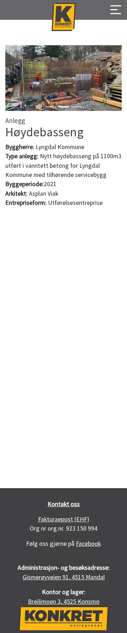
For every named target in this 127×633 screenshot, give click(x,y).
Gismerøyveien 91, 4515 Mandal (64, 577)
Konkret (63, 17)
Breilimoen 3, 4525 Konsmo (63, 601)
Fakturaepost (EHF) (63, 519)
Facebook (88, 544)
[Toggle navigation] (113, 10)
